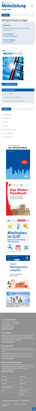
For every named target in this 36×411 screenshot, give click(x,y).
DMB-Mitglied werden (13, 97)
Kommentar (8, 114)
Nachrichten (22, 383)
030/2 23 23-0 (9, 325)
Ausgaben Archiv (10, 84)
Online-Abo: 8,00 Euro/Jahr (14, 101)
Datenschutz (22, 404)
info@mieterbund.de (7, 329)
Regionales (22, 394)
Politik (21, 387)
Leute (20, 380)
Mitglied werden (9, 42)
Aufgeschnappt (23, 390)
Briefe (6, 126)
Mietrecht (4, 383)
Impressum (5, 406)
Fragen (6, 122)
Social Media (8, 133)
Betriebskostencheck (7, 387)
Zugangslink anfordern (10, 36)
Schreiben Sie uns (10, 129)
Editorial (4, 376)
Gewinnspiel (8, 137)
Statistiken (8, 118)
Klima (3, 390)
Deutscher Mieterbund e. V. (13, 400)
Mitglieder (9, 93)
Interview (22, 376)
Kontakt (15, 404)
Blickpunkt (5, 380)
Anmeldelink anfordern (8, 342)
